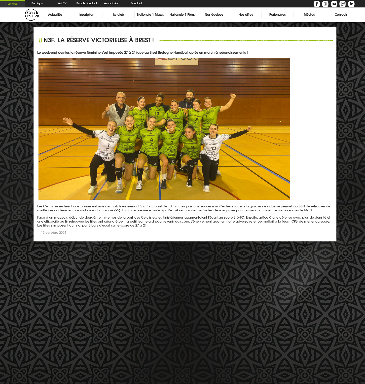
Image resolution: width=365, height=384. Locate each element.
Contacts (341, 14)
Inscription (86, 14)
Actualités (55, 14)
